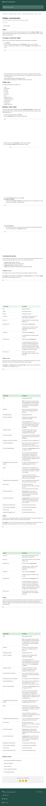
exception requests (32, 448)
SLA (24, 481)
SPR (23, 401)
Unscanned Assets (25, 498)
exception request (25, 463)
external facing (32, 339)
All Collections (4, 13)
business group (32, 324)
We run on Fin (6, 802)
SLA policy (30, 418)
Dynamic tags (32, 571)
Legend (5, 265)
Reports (19, 13)
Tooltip (5, 266)
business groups (33, 563)
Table (5, 87)
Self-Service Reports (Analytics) (27, 13)
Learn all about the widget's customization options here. (14, 78)
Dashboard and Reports (13, 13)
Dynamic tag (31, 332)
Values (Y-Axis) (7, 263)
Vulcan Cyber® (39, 791)
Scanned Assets (25, 491)
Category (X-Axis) (8, 262)
